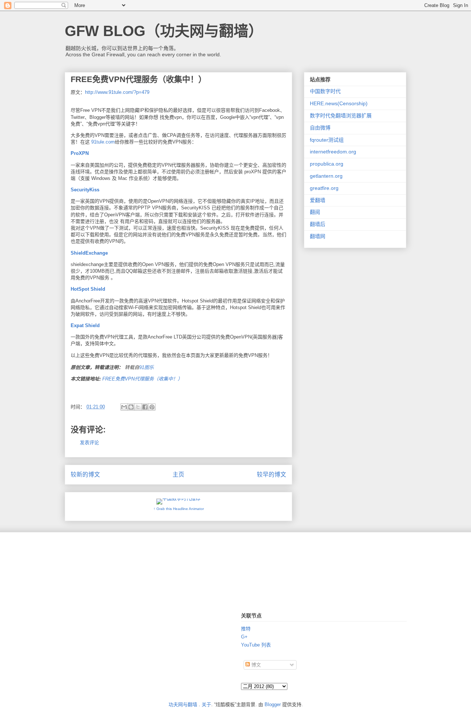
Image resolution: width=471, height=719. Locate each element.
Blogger (273, 704)
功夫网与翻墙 (183, 704)
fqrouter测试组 (327, 140)
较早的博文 (271, 474)
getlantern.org (326, 176)
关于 (206, 704)
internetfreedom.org (333, 152)
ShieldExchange (90, 253)
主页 (178, 474)
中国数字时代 (325, 91)
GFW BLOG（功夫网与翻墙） (164, 31)
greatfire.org (324, 188)
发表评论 (89, 442)
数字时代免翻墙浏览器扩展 (341, 115)
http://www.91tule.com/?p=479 (117, 92)
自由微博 (320, 128)
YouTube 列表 (256, 645)
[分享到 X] (138, 407)
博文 (255, 664)
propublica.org (326, 164)
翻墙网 (317, 236)
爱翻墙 (317, 200)
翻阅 (315, 212)
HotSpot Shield (88, 289)
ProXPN (80, 153)
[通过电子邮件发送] (124, 407)
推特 (246, 628)
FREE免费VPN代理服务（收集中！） (142, 379)
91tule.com (103, 142)
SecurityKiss (85, 189)
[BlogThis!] (131, 407)
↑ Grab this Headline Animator (178, 509)
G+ (244, 637)
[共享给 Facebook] (145, 407)
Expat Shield (86, 325)
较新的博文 (85, 474)
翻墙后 (317, 224)
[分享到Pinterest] (152, 407)
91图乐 (146, 367)
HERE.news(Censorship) (339, 103)
